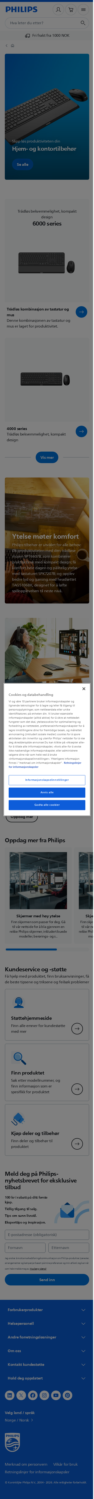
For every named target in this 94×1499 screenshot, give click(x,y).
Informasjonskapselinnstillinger (45, 780)
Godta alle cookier (45, 805)
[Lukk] (81, 688)
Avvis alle (45, 792)
